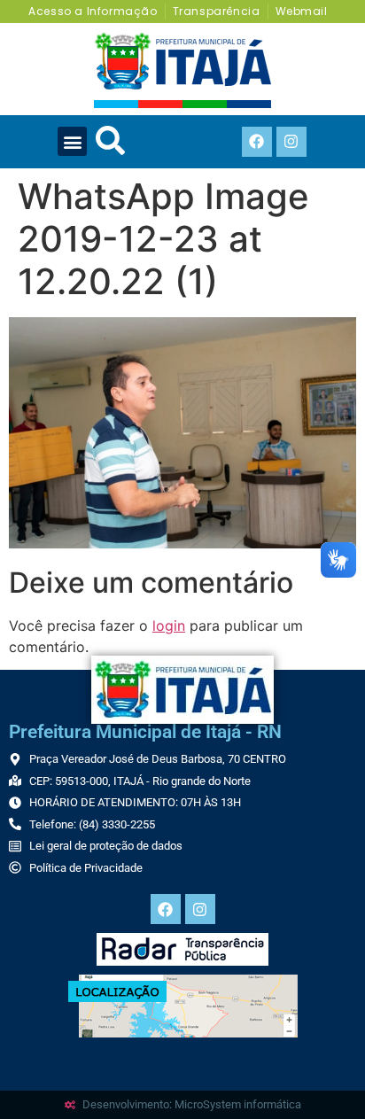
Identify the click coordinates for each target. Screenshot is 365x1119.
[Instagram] (291, 142)
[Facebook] (257, 142)
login (168, 625)
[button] (72, 141)
